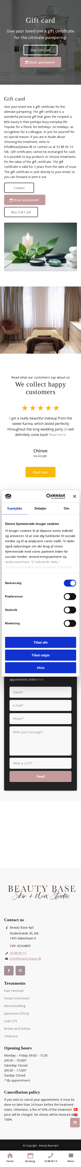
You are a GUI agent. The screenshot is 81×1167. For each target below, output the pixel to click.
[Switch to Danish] (75, 1109)
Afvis (40, 668)
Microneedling (14, 1006)
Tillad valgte (41, 655)
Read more (57, 434)
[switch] (70, 596)
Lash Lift (10, 1021)
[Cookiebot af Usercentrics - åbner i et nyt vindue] (48, 496)
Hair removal (14, 991)
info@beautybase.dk (25, 959)
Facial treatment (17, 998)
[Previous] (13, 426)
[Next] (67, 426)
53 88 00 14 (18, 953)
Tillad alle (40, 642)
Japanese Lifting (16, 1013)
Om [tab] (66, 508)
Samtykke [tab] (14, 508)
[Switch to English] (75, 1114)
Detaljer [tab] (40, 508)
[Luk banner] (74, 496)
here (41, 679)
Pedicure (11, 1036)
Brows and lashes (17, 1028)
